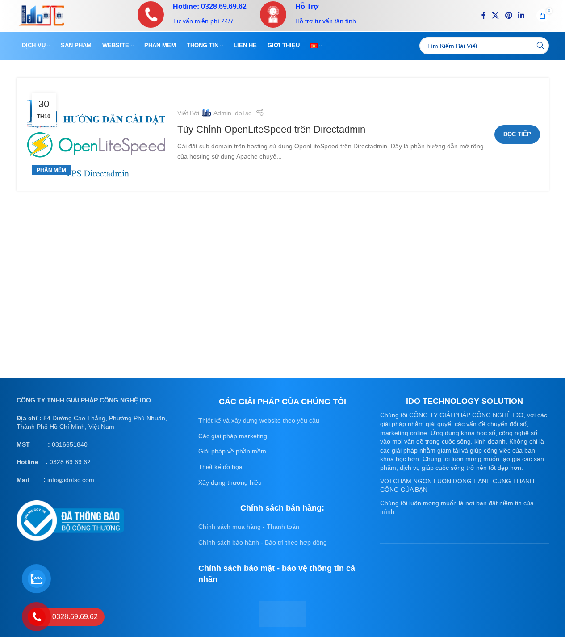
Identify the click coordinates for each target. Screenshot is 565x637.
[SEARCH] (540, 45)
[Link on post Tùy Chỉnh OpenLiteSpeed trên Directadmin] (96, 134)
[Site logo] (42, 14)
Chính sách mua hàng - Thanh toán (248, 526)
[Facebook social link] (483, 15)
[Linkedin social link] (521, 15)
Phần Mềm (51, 170)
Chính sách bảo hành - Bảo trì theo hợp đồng (262, 542)
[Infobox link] (192, 14)
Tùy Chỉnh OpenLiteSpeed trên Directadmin (271, 129)
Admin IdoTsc (232, 113)
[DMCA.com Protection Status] (282, 613)
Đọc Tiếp (517, 134)
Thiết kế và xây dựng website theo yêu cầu (258, 420)
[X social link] (495, 15)
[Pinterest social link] (508, 15)
